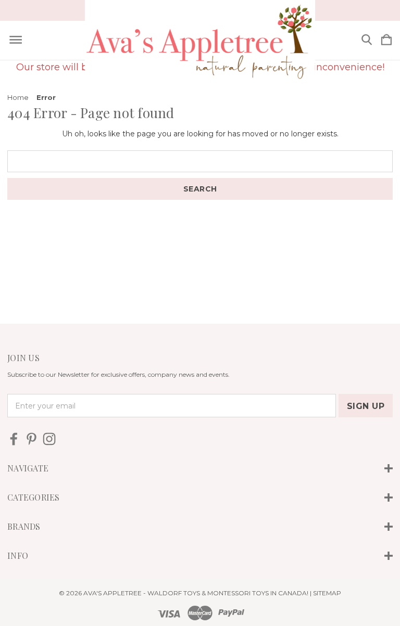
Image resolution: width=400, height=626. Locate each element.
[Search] (366, 40)
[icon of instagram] (49, 438)
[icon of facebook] (13, 438)
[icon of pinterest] (31, 438)
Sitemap (327, 593)
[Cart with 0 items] (386, 40)
